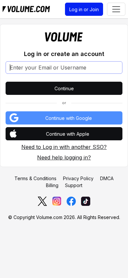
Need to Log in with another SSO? (64, 147)
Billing (52, 185)
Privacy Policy (78, 178)
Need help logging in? (64, 157)
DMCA (107, 178)
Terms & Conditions (35, 178)
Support (73, 185)
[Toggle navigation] (116, 9)
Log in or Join (84, 9)
